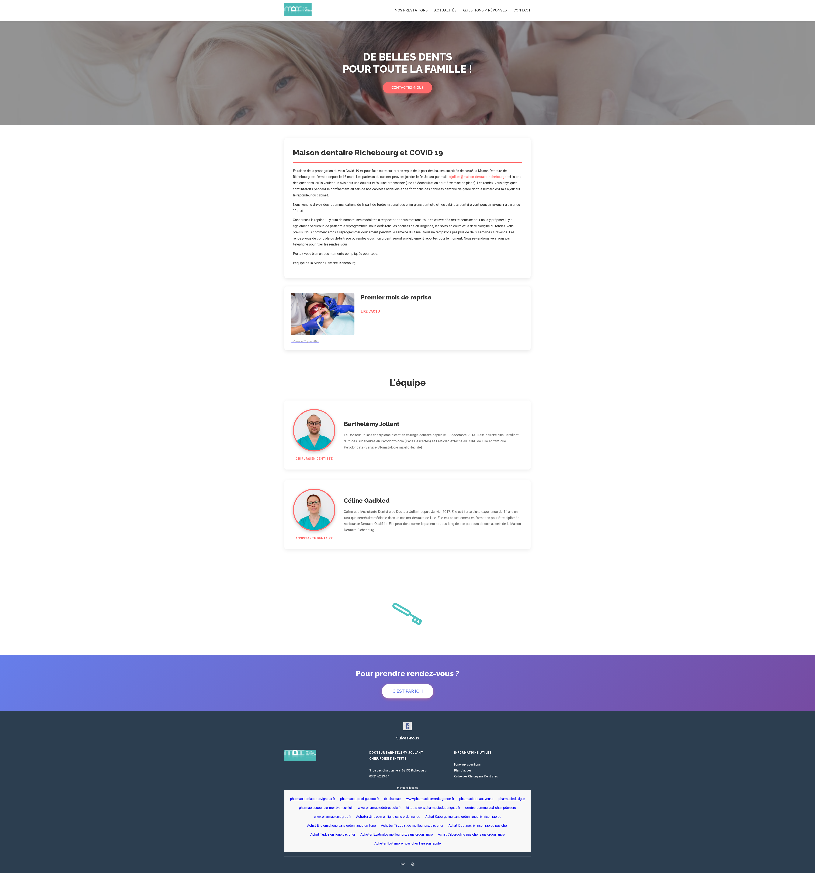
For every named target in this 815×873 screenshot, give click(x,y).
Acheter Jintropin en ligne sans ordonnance (388, 817)
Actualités (445, 10)
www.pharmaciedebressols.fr (379, 808)
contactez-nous (407, 88)
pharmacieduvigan (512, 799)
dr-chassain (392, 799)
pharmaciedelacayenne (476, 799)
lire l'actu (370, 311)
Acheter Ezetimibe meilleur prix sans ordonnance (396, 834)
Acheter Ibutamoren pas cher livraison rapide (407, 843)
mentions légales (407, 787)
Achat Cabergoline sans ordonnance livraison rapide (463, 817)
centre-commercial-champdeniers (490, 808)
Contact (522, 10)
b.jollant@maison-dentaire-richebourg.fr (478, 177)
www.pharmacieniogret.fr (332, 817)
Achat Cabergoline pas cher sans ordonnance (471, 834)
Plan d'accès (463, 770)
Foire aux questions (467, 764)
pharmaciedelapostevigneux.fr (312, 799)
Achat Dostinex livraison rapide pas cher (478, 826)
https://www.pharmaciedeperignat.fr (433, 808)
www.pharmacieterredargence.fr (430, 799)
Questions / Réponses (485, 10)
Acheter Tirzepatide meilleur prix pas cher (412, 826)
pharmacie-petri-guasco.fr (359, 799)
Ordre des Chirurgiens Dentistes (476, 776)
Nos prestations (411, 10)
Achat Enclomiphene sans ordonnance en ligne (341, 826)
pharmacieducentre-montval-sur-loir (326, 808)
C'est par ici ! (407, 691)
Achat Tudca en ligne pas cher (332, 834)
